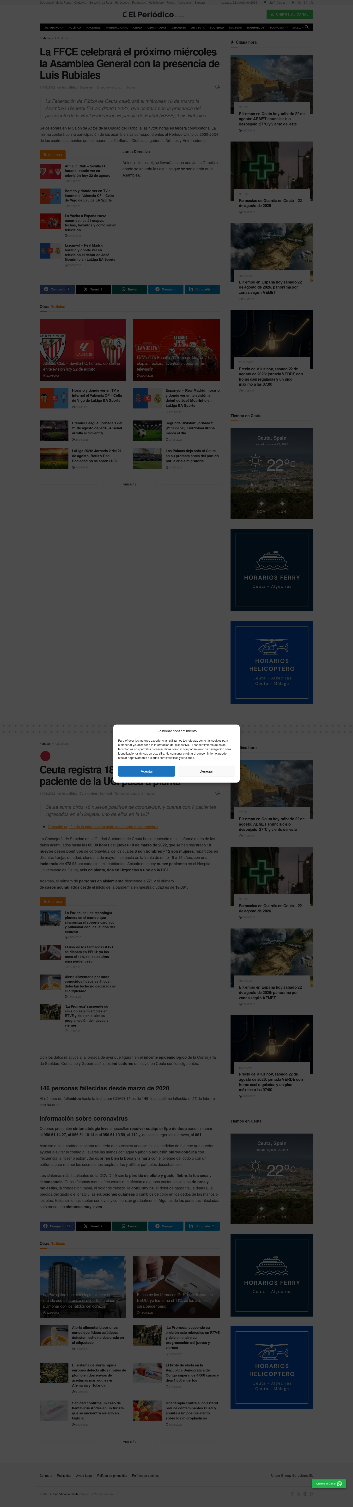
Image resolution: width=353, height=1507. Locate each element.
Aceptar (147, 771)
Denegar (206, 771)
